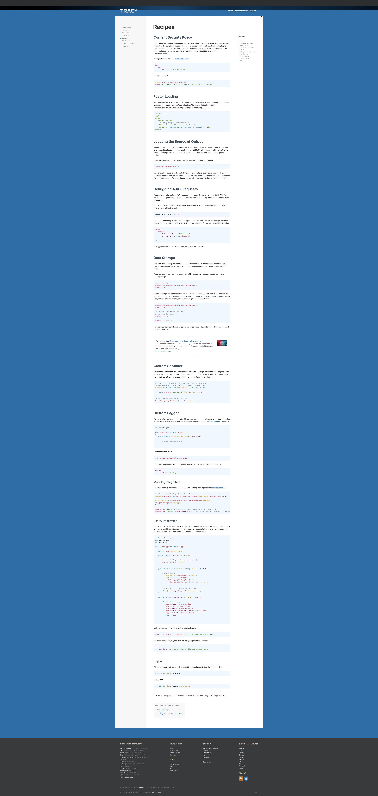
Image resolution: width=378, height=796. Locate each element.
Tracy (132, 755)
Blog (171, 766)
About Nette (174, 771)
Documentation (241, 11)
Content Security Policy (246, 43)
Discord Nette (174, 750)
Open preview (161, 712)
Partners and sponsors (210, 748)
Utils (130, 775)
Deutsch (242, 753)
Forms (132, 764)
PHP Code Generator (127, 770)
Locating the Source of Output (246, 48)
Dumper (124, 30)
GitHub (253, 11)
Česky (241, 750)
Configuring (125, 35)
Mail (127, 766)
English (241, 748)
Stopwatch (125, 33)
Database (128, 761)
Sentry (187, 526)
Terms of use (156, 792)
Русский (242, 766)
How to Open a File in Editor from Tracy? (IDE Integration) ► (200, 696)
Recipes (124, 38)
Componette (207, 753)
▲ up (256, 792)
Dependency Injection (134, 757)
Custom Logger (244, 58)
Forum (172, 748)
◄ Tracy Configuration (164, 696)
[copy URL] (193, 37)
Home (230, 11)
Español (241, 755)
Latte (132, 750)
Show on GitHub (162, 710)
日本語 (241, 768)
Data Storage (243, 54)
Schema (129, 772)
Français (242, 757)
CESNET (141, 787)
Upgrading (124, 46)
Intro (240, 41)
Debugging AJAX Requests (247, 52)
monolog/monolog (218, 488)
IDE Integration (126, 41)
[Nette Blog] (241, 778)
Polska (241, 761)
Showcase (206, 757)
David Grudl (134, 792)
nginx (241, 60)
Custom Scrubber (244, 56)
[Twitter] (246, 778)
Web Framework (134, 748)
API (171, 768)
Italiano (241, 759)
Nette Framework (181, 59)
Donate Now (207, 762)
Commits (173, 755)
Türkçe (241, 764)
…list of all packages (127, 777)
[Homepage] (129, 11)
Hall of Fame (207, 755)
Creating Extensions (128, 43)
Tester (132, 753)
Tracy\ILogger (214, 421)
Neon (128, 768)
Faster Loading (244, 45)
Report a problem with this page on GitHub (170, 714)
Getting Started (126, 27)
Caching (123, 759)
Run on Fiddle (228, 64)
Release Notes (175, 753)
